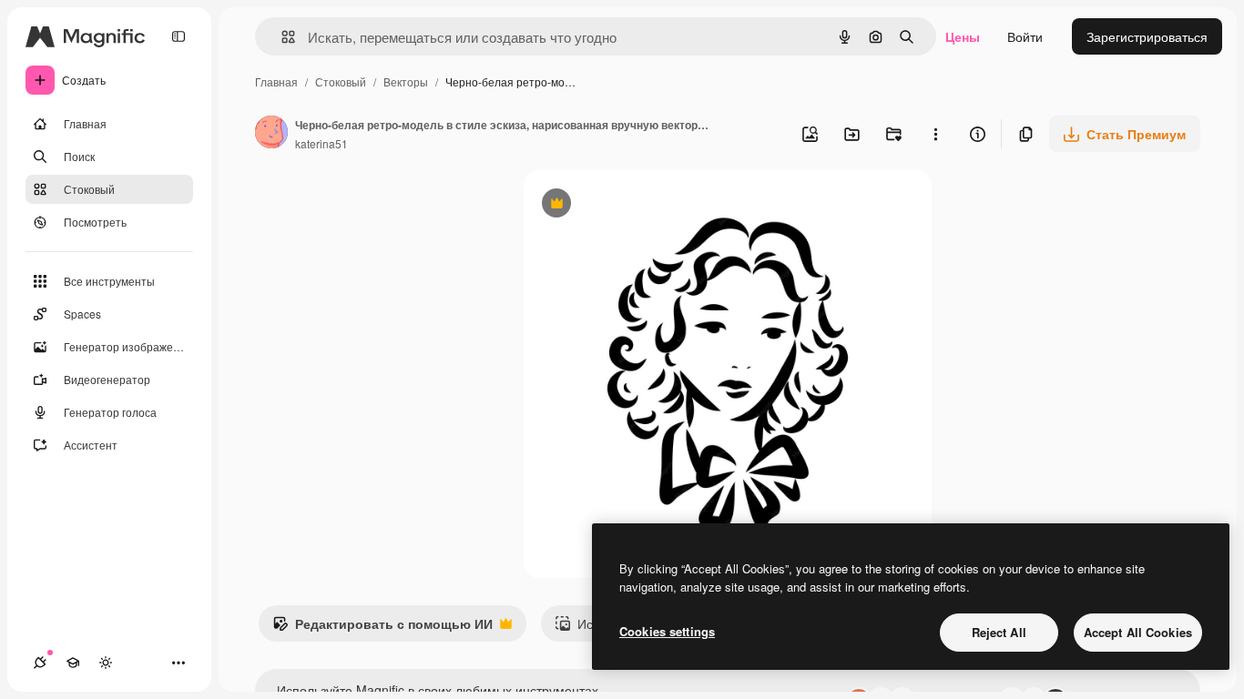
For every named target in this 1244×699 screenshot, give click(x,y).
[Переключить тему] (105, 662)
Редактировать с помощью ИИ (382, 628)
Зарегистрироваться (1147, 36)
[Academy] (72, 662)
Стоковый (340, 81)
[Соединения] (40, 662)
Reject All (999, 632)
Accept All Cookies (1138, 632)
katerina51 (321, 143)
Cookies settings (667, 631)
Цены (962, 36)
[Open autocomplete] (281, 37)
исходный (646, 205)
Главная (276, 81)
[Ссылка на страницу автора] (271, 134)
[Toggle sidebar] (178, 36)
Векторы (405, 81)
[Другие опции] (935, 134)
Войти (1025, 36)
